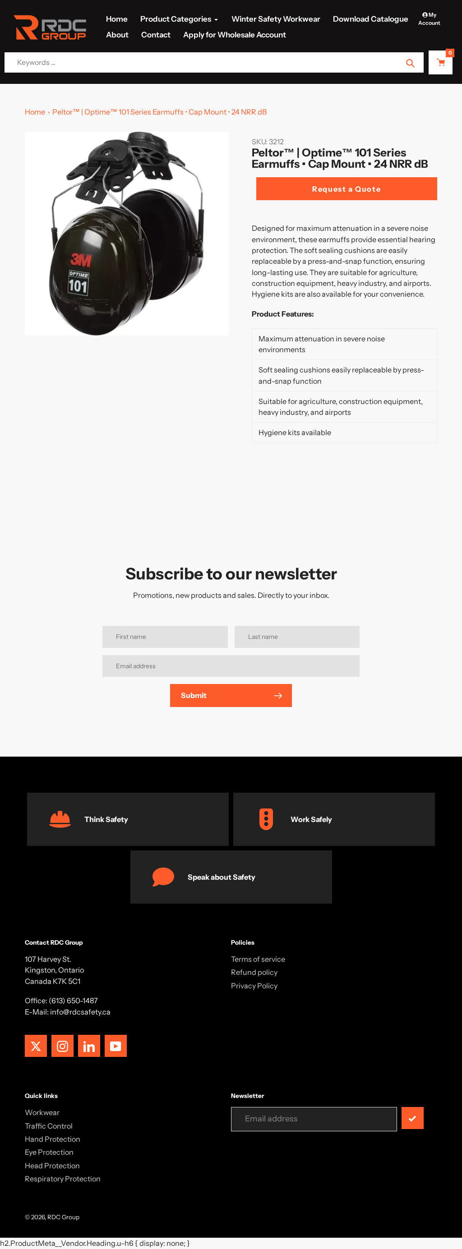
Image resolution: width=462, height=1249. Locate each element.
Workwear (42, 1112)
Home (35, 111)
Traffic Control (49, 1125)
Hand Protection (52, 1138)
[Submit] (413, 1118)
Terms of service (258, 959)
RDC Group (63, 1217)
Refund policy (254, 972)
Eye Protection (49, 1152)
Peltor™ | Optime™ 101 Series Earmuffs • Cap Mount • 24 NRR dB (159, 111)
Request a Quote (346, 188)
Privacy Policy (254, 985)
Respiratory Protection (63, 1178)
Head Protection (52, 1165)
